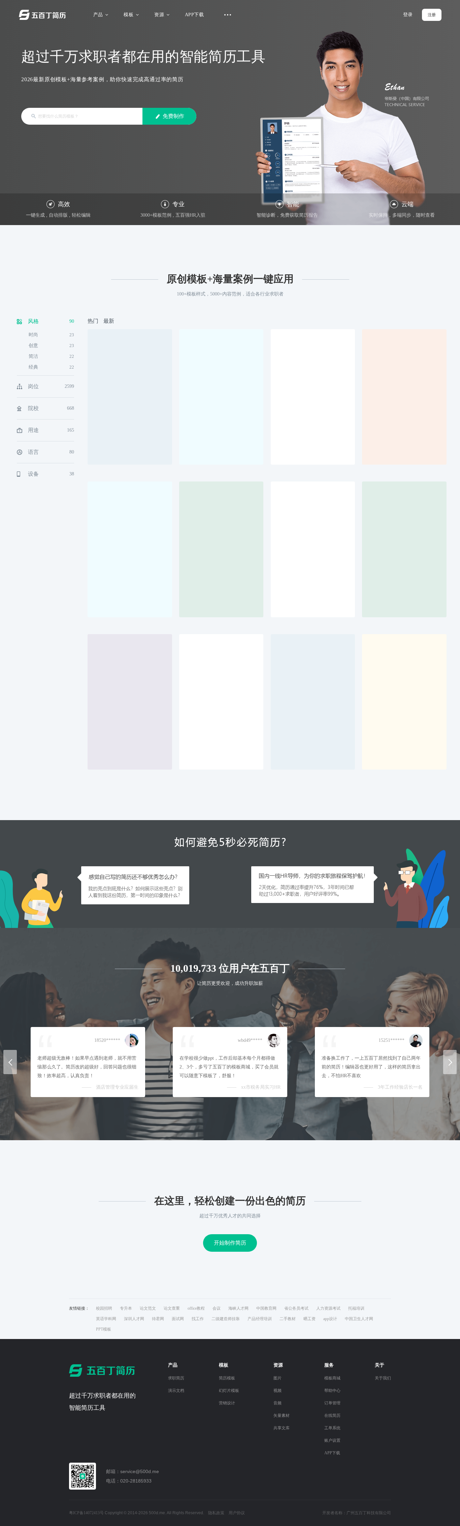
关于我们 (383, 1378)
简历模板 (227, 1378)
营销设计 (227, 1403)
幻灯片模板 (229, 1390)
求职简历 (176, 1378)
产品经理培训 (260, 1318)
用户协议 (237, 1513)
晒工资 (309, 1318)
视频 (277, 1390)
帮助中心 (332, 1390)
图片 (277, 1378)
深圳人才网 (134, 1318)
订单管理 (332, 1403)
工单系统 (332, 1428)
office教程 (196, 1308)
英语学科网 (106, 1318)
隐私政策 (216, 1513)
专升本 (126, 1308)
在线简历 (332, 1415)
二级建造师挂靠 (225, 1318)
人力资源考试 (328, 1308)
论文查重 (172, 1308)
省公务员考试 (296, 1308)
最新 (108, 321)
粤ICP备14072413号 (86, 1513)
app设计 (330, 1318)
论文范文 (148, 1308)
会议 (216, 1308)
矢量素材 (281, 1415)
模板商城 (332, 1378)
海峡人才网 (238, 1308)
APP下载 (194, 14)
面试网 (178, 1318)
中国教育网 (266, 1308)
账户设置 (332, 1440)
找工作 (198, 1318)
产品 (98, 14)
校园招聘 (104, 1308)
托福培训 (356, 1308)
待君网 (158, 1318)
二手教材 (288, 1318)
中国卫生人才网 (359, 1318)
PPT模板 (103, 1329)
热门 (93, 321)
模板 (128, 14)
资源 (159, 14)
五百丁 (44, 15)
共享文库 (281, 1428)
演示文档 (176, 1390)
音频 (277, 1403)
